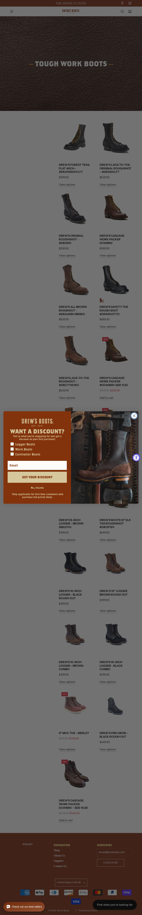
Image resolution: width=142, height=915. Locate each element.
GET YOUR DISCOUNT (37, 477)
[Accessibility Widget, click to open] (136, 457)
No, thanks (37, 487)
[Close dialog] (134, 416)
